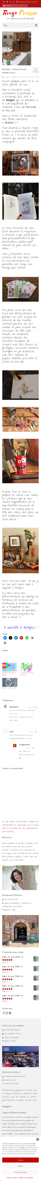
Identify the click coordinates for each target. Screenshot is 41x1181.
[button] (38, 1139)
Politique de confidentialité (26, 1177)
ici (12, 135)
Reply (35, 707)
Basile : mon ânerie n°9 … (9, 688)
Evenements (24, 77)
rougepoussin (8, 77)
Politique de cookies (12, 1177)
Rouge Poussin (31, 77)
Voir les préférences (20, 1172)
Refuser (20, 1166)
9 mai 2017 (28, 748)
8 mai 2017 (30, 732)
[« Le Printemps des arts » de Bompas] (27, 667)
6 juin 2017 (30, 707)
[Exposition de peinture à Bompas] (9, 667)
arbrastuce (14, 707)
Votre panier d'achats (27, 2)
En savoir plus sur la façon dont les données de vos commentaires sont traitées (20, 828)
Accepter (20, 1160)
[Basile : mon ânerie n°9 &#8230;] (9, 682)
